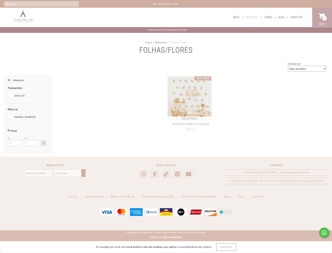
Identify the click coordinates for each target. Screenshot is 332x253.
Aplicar (43, 143)
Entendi (226, 247)
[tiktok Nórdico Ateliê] (166, 174)
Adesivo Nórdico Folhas (190, 124)
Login (175, 4)
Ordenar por (294, 63)
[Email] (188, 174)
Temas (268, 17)
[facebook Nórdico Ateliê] (154, 174)
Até (26, 138)
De (9, 138)
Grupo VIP (296, 17)
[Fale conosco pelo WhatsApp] (324, 233)
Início (236, 17)
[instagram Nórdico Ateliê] (143, 174)
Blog (281, 17)
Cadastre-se (164, 4)
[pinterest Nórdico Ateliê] (177, 174)
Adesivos (161, 42)
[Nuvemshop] (166, 238)
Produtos (251, 17)
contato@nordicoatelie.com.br (295, 172)
